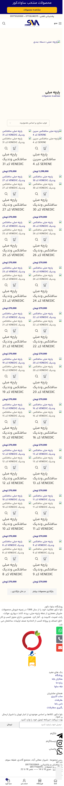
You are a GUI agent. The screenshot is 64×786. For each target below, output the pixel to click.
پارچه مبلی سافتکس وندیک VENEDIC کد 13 (45, 478)
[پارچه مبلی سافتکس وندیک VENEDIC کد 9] (47, 543)
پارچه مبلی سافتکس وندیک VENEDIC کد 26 (45, 250)
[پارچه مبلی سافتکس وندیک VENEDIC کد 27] (16, 179)
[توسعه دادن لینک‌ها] (59, 770)
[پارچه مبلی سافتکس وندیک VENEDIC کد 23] (16, 270)
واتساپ (52, 749)
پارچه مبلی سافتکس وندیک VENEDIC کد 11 (45, 524)
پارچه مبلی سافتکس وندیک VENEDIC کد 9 (45, 569)
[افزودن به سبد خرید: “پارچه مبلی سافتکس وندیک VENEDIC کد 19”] (14, 376)
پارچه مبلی (52, 92)
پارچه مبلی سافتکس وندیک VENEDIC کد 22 (45, 341)
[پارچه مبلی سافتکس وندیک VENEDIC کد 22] (47, 315)
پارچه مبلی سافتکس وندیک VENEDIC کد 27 (14, 204)
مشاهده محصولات (51, 96)
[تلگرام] (60, 736)
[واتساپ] (60, 751)
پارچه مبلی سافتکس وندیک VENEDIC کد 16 (45, 432)
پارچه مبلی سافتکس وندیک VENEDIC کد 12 (14, 478)
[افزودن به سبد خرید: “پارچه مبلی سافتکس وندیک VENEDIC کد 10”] (14, 513)
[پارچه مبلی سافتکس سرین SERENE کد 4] (47, 133)
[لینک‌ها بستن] (59, 776)
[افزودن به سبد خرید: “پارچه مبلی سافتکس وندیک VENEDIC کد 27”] (14, 194)
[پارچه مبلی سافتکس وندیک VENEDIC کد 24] (47, 270)
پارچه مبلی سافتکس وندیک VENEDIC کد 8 (14, 569)
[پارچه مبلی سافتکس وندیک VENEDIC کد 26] (47, 224)
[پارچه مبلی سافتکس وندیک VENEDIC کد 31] (16, 133)
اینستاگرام (51, 741)
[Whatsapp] (60, 630)
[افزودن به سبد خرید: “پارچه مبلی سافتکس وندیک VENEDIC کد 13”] (45, 467)
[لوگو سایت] (32, 23)
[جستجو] (4, 23)
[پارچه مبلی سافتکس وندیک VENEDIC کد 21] (16, 315)
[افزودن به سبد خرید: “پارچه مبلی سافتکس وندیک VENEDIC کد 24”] (45, 285)
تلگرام (53, 733)
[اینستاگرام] (60, 743)
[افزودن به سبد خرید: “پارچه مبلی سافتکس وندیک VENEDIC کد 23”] (14, 285)
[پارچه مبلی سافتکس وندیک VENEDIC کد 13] (47, 452)
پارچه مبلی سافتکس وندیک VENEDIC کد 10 (14, 524)
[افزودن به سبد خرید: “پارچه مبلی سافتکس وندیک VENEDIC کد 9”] (45, 559)
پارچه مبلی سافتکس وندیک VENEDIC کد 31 (14, 159)
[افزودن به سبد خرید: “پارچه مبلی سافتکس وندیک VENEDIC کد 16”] (45, 422)
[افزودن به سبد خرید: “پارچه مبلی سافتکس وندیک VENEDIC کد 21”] (14, 331)
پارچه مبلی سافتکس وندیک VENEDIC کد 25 (14, 250)
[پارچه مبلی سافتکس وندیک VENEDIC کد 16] (47, 407)
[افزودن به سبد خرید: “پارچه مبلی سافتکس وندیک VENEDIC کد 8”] (14, 559)
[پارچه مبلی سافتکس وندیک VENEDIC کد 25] (16, 224)
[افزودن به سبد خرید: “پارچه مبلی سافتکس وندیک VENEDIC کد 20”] (45, 376)
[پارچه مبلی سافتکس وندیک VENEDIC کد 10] (16, 498)
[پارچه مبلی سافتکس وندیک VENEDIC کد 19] (16, 361)
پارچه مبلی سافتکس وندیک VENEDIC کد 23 (14, 296)
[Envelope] (60, 648)
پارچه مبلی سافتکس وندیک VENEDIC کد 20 (45, 387)
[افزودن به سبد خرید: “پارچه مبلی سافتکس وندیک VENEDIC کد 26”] (45, 239)
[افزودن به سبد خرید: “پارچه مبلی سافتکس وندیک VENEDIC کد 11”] (45, 513)
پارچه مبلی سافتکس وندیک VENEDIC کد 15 (14, 432)
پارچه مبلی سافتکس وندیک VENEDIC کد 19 (14, 387)
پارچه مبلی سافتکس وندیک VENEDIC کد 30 (45, 204)
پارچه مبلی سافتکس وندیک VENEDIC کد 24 (45, 296)
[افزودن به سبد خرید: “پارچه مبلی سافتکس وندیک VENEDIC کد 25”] (14, 239)
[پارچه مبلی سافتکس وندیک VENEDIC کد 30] (47, 179)
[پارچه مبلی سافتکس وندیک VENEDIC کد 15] (16, 407)
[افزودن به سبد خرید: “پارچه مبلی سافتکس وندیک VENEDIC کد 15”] (14, 422)
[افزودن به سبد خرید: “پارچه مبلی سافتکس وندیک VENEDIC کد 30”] (45, 194)
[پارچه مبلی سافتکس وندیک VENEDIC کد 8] (16, 543)
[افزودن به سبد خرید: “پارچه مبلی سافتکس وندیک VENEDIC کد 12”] (14, 467)
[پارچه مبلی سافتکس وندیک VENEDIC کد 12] (16, 452)
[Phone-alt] (60, 639)
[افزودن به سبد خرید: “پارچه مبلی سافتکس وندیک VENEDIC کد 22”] (45, 331)
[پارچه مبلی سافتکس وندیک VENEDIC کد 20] (47, 361)
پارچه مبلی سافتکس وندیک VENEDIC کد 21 (14, 341)
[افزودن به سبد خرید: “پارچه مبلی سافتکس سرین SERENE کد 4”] (45, 148)
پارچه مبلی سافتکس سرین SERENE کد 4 (44, 159)
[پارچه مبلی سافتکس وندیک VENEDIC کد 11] (47, 498)
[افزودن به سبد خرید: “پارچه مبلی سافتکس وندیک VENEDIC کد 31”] (14, 148)
